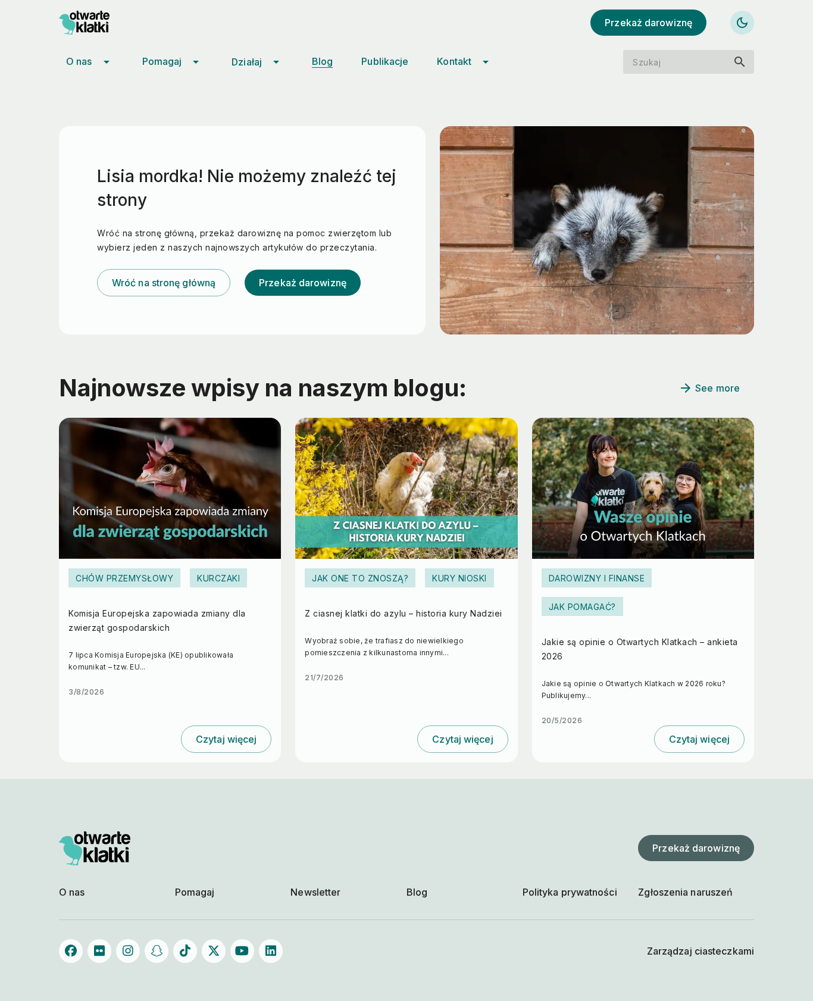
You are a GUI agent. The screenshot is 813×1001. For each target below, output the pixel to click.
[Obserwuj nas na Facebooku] (71, 951)
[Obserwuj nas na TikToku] (185, 951)
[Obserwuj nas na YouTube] (242, 951)
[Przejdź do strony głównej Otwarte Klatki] (94, 23)
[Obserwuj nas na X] (214, 951)
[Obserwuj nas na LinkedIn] (271, 951)
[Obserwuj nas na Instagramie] (128, 951)
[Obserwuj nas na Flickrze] (99, 951)
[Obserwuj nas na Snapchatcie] (156, 951)
